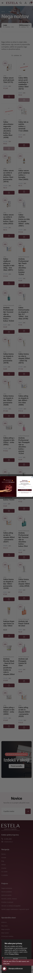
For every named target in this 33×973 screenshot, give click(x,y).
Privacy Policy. (14, 954)
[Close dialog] (32, 477)
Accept (15, 959)
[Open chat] (4, 968)
